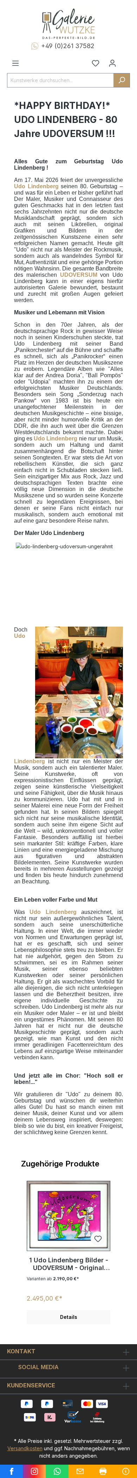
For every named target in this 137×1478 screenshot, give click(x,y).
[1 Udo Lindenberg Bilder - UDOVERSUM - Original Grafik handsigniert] (68, 1216)
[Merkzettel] (95, 63)
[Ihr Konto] (112, 63)
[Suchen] (121, 80)
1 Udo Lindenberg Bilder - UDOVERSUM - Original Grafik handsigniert (68, 1264)
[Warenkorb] (125, 60)
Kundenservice (31, 1385)
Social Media (38, 1367)
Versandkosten (25, 1448)
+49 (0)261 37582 (67, 46)
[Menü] (15, 63)
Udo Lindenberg (36, 186)
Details (68, 1317)
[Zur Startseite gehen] (68, 23)
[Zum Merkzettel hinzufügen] (98, 1238)
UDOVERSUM (78, 275)
